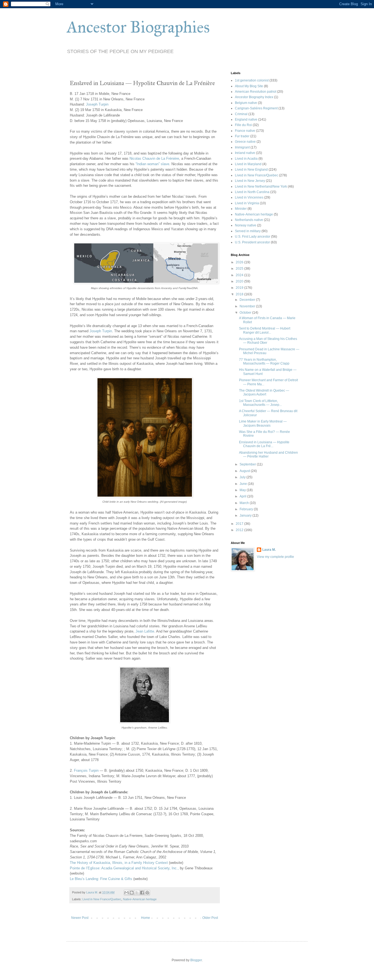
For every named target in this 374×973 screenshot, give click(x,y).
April (243, 496)
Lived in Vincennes (249, 197)
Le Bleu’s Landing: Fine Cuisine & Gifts (101, 879)
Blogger (196, 960)
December (248, 300)
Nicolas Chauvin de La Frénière (154, 158)
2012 (240, 530)
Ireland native (245, 153)
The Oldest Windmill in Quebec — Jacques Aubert (264, 392)
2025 (240, 268)
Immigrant (242, 147)
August (245, 471)
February (247, 509)
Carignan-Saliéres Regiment (256, 108)
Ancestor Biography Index (254, 97)
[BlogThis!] (131, 892)
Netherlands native (249, 220)
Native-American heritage (140, 899)
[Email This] (126, 892)
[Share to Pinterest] (147, 892)
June (244, 484)
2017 (240, 524)
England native (246, 119)
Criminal (241, 114)
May (243, 490)
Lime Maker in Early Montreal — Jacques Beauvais (263, 423)
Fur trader (242, 136)
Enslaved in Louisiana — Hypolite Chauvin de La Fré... (264, 444)
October (246, 312)
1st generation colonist (252, 80)
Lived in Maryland (248, 164)
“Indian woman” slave (152, 164)
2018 (240, 294)
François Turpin (86, 770)
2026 (240, 262)
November (248, 306)
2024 (240, 275)
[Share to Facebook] (142, 892)
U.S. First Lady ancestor (252, 236)
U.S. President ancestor (252, 242)
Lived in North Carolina (252, 192)
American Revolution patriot (255, 92)
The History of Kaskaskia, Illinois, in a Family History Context (119, 863)
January (246, 515)
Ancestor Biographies (138, 27)
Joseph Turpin (97, 104)
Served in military (248, 231)
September (248, 464)
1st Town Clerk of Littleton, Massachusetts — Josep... (260, 403)
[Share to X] (137, 892)
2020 (240, 281)
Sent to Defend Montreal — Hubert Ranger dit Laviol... (264, 330)
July (243, 477)
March (245, 503)
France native (245, 131)
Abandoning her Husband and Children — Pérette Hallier (268, 454)
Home (145, 918)
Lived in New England (251, 169)
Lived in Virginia (247, 203)
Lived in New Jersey (250, 181)
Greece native (245, 142)
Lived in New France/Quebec (101, 899)
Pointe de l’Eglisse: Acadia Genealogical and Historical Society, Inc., (124, 868)
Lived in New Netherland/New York (261, 186)
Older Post (210, 918)
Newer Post (79, 918)
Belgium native (246, 103)
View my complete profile (275, 557)
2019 (240, 288)
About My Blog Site (249, 86)
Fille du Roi (243, 125)
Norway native (245, 225)
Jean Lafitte (145, 631)
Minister (241, 209)
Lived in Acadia (246, 159)
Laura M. (269, 550)
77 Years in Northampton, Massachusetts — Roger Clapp (264, 361)
